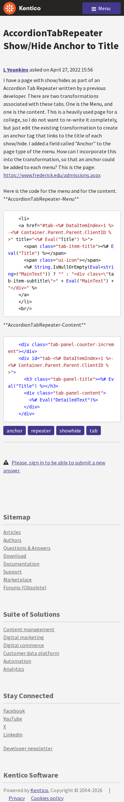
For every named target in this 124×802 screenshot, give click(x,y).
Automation (17, 661)
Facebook (14, 710)
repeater (41, 430)
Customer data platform (31, 653)
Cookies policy (47, 798)
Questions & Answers (27, 548)
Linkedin (12, 734)
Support (12, 571)
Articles (12, 532)
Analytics (13, 669)
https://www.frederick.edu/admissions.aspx (52, 175)
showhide (70, 430)
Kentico (39, 790)
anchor (14, 430)
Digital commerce (23, 645)
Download (14, 555)
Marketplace (17, 579)
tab (94, 430)
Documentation (21, 563)
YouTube (12, 718)
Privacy (17, 798)
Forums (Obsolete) (24, 587)
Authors (12, 540)
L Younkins (15, 69)
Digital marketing (23, 637)
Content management (29, 629)
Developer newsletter (28, 748)
